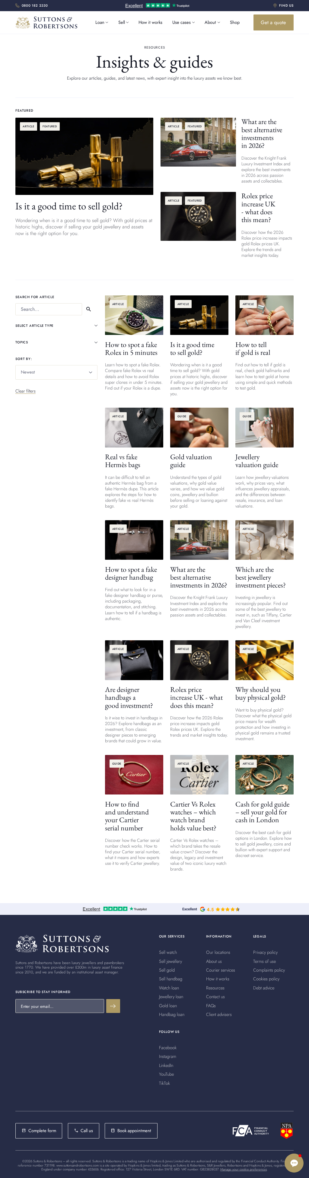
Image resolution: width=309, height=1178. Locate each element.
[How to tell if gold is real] (264, 343)
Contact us (215, 1014)
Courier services (220, 987)
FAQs (211, 1022)
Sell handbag (170, 996)
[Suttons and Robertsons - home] (46, 22)
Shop (235, 22)
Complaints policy (269, 987)
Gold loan (168, 1022)
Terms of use (264, 978)
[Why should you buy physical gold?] (264, 691)
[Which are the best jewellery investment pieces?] (264, 574)
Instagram (167, 1073)
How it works (150, 22)
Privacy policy (265, 969)
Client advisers (219, 1031)
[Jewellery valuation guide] (264, 458)
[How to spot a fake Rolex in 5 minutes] (134, 343)
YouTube (166, 1091)
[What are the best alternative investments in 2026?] (227, 151)
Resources (215, 1004)
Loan (99, 22)
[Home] (61, 960)
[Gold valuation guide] (199, 458)
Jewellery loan (171, 1014)
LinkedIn (166, 1082)
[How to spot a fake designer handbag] (134, 571)
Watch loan (169, 1004)
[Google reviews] (211, 926)
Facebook (168, 1065)
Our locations (218, 969)
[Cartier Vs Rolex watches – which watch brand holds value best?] (199, 813)
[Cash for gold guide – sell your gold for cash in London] (264, 806)
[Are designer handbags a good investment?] (134, 692)
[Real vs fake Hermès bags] (134, 458)
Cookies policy (266, 996)
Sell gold (167, 987)
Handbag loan (171, 1031)
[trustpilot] (157, 6)
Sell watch (168, 969)
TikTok (164, 1100)
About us (214, 978)
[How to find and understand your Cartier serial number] (134, 810)
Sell (121, 22)
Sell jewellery (170, 978)
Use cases (181, 22)
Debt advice (263, 1004)
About (210, 22)
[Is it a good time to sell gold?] (84, 192)
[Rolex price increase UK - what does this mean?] (227, 225)
